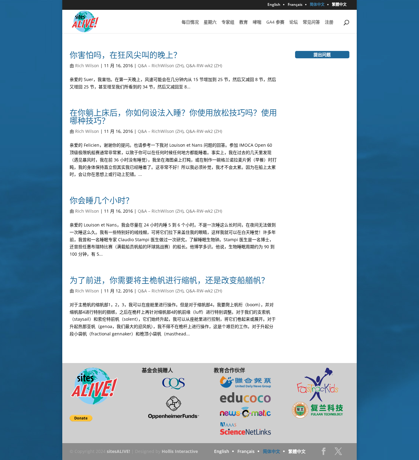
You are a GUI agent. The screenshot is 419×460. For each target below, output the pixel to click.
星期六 (210, 22)
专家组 (227, 22)
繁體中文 (339, 5)
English (273, 5)
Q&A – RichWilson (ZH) (160, 65)
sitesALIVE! (118, 451)
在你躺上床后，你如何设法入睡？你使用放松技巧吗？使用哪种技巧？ (173, 116)
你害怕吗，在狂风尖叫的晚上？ (125, 54)
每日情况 (190, 22)
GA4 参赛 (275, 22)
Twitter (338, 453)
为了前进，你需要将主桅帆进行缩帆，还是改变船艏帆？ (169, 280)
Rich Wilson (87, 65)
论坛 (293, 22)
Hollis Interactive (180, 451)
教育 (243, 22)
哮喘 (257, 22)
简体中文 (317, 5)
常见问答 (311, 22)
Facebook (323, 453)
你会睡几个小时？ (101, 200)
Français (295, 5)
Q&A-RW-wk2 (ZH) (204, 65)
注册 (329, 22)
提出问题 (322, 54)
